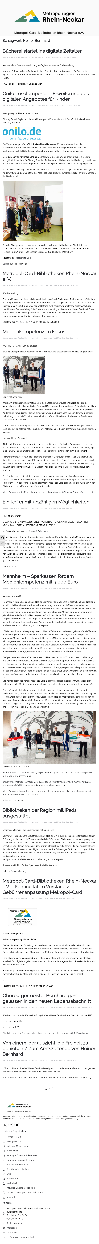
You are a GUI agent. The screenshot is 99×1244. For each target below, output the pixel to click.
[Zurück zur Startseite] (49, 18)
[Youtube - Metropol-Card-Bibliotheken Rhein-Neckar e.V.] (16, 1125)
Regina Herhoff (24, 57)
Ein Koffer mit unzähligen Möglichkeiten (46, 502)
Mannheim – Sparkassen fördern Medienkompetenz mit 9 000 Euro (40, 579)
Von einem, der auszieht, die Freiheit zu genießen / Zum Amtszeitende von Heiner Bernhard (49, 1048)
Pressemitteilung (23, 258)
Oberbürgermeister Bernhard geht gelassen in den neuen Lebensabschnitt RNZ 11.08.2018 (45, 1033)
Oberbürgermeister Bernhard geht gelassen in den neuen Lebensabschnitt (47, 998)
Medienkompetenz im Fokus (34, 331)
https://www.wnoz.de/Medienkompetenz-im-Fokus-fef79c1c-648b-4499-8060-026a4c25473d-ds (49, 492)
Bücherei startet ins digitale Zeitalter (42, 51)
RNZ (17, 1027)
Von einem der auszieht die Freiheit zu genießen (25, 1077)
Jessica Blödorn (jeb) (38, 531)
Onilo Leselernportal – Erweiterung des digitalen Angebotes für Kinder (46, 96)
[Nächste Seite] (52, 1088)
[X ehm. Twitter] (5, 1125)
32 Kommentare (85, 1007)
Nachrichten (72, 57)
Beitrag (6, 264)
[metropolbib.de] (11, 1125)
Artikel (19, 322)
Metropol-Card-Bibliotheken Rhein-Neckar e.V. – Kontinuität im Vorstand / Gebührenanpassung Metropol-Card (49, 886)
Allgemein (73, 285)
